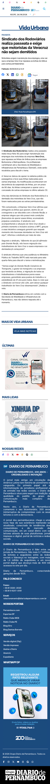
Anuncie (7, 653)
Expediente (8, 657)
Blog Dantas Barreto (12, 629)
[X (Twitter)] (17, 2)
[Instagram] (10, 2)
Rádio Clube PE (10, 622)
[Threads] (31, 2)
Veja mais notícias (25, 331)
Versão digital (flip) (12, 641)
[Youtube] (24, 2)
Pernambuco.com (11, 610)
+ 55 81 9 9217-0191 (12, 591)
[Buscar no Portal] (44, 9)
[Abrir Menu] (3, 9)
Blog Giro (7, 626)
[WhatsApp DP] (45, 2)
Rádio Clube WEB (11, 618)
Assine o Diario (10, 649)
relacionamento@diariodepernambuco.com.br (25, 598)
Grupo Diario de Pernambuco (23, 754)
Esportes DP (8, 614)
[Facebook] (4, 2)
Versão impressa (11, 645)
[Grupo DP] (25, 775)
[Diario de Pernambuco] (25, 9)
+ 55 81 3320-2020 (12, 588)
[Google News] (38, 2)
